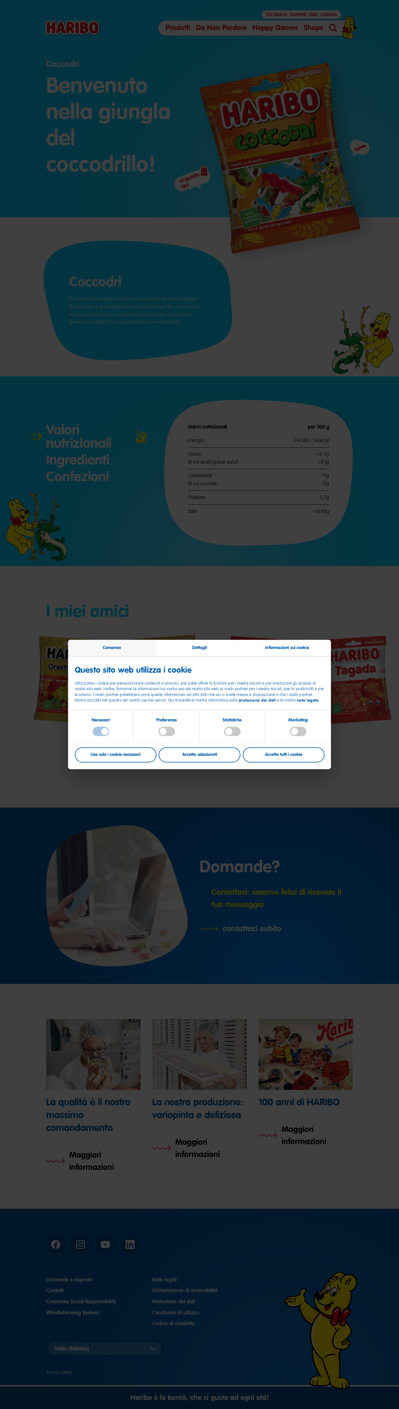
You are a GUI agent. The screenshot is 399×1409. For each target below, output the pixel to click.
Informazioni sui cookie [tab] (287, 647)
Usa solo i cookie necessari (115, 755)
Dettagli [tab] (199, 647)
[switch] (166, 731)
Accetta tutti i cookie (283, 755)
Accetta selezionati (199, 755)
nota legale (308, 700)
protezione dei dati (257, 700)
